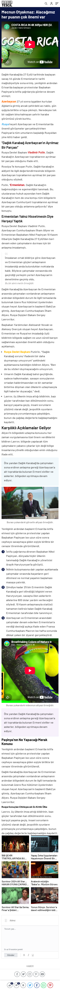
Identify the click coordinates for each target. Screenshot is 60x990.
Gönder (10, 955)
